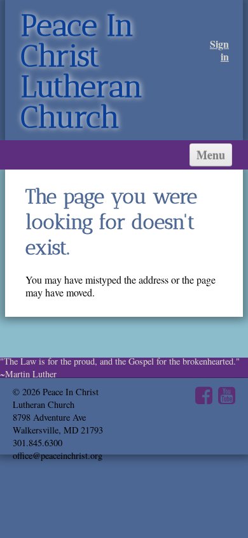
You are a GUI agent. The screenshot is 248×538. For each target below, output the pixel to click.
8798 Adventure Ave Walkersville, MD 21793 (58, 423)
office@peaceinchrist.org (57, 455)
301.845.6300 (37, 443)
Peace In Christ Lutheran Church (81, 71)
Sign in (219, 50)
